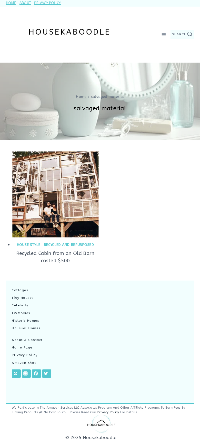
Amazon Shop (24, 363)
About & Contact (27, 340)
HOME (11, 3)
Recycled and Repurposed (69, 245)
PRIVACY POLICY (47, 3)
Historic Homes (25, 321)
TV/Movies (21, 313)
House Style (28, 245)
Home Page (22, 347)
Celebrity (20, 305)
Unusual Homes (26, 328)
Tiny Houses (23, 298)
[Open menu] (163, 34)
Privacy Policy (25, 355)
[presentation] (55, 194)
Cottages (20, 290)
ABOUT (25, 3)
